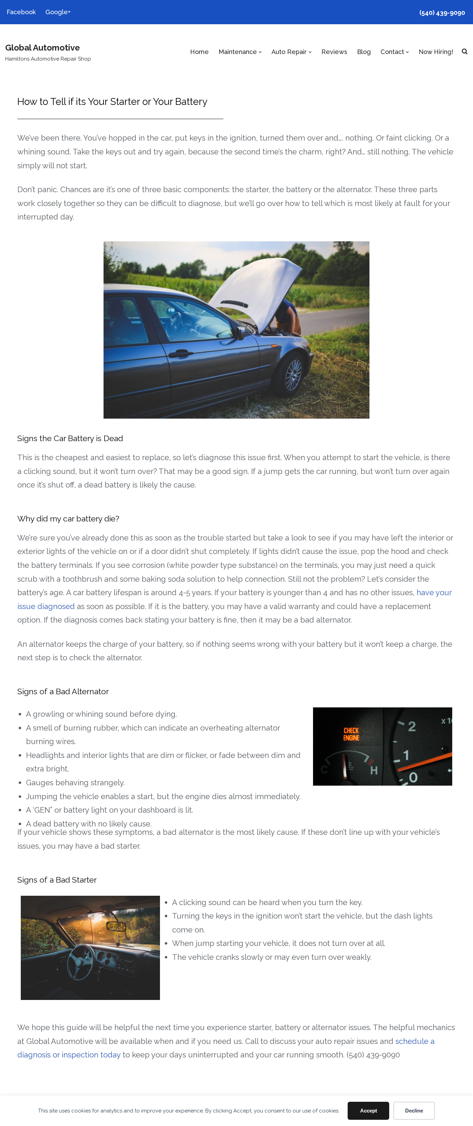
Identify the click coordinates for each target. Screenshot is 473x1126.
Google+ (58, 12)
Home (199, 51)
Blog (364, 51)
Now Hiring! (436, 51)
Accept (368, 1111)
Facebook (21, 12)
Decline (414, 1111)
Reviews (334, 51)
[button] (260, 52)
